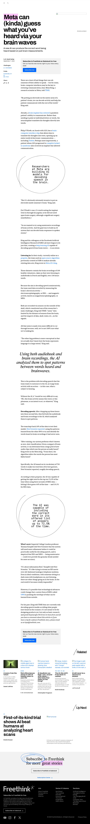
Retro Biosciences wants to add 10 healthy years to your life (28, 675)
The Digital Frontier (79, 793)
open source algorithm (50, 258)
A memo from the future (10, 674)
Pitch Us (40, 796)
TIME (47, 90)
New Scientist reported (35, 429)
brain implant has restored (39, 113)
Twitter (31, 141)
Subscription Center (43, 777)
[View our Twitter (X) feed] (19, 817)
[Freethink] (72, 5)
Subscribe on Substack (13, 810)
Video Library (60, 801)
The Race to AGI (60, 671)
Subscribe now (29, 70)
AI (4, 75)
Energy (75, 794)
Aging (22, 671)
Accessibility (8, 73)
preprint (24, 258)
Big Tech (6, 76)
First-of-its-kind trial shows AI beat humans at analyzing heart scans (22, 726)
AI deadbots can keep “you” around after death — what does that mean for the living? (45, 677)
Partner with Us (43, 793)
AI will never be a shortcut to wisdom (78, 674)
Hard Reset (59, 791)
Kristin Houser (8, 740)
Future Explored (60, 796)
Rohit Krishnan (59, 689)
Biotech (75, 804)
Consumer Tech (78, 799)
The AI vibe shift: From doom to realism (61, 674)
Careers (40, 794)
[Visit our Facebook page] (14, 817)
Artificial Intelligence (79, 791)
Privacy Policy (82, 817)
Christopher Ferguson (45, 693)
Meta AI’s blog (51, 263)
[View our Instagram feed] (9, 817)
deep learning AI (42, 245)
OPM (23, 595)
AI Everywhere (8, 67)
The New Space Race (79, 801)
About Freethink (43, 791)
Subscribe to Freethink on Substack (45, 771)
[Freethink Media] (19, 788)
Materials (76, 803)
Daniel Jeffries (8, 686)
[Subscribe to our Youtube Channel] (5, 817)
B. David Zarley (9, 59)
